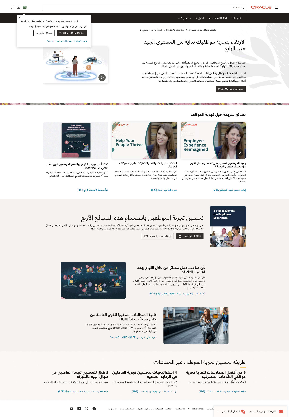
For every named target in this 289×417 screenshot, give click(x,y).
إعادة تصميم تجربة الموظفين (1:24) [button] (229, 189)
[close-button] (218, 411)
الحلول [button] (201, 18)
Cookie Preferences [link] (196, 408)
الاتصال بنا (112, 408)
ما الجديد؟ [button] (186, 18)
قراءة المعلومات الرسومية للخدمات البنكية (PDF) (222, 391)
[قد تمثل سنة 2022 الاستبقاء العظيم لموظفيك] (93, 280)
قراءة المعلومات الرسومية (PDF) (157, 236)
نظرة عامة (236, 18)
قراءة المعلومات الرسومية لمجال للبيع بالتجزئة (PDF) (83, 391)
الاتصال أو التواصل (231, 411)
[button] (276, 7)
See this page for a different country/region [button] (67, 41)
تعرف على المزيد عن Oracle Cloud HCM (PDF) (133, 337)
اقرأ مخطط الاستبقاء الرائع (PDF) (92, 189)
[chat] (281, 411)
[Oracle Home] (261, 7)
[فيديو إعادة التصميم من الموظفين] (213, 140)
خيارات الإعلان (180, 408)
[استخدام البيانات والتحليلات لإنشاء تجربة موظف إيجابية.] (144, 140)
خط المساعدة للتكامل (126, 408)
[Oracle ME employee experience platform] (75, 65)
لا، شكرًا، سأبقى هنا (44, 33)
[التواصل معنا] (12, 7)
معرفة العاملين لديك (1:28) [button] (164, 189)
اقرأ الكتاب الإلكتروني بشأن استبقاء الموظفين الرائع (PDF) (177, 293)
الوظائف (169, 408)
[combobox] (144, 7)
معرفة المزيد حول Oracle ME (230, 88)
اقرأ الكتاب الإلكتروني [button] (192, 236)
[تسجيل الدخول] (18, 7)
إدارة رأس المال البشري (152, 29)
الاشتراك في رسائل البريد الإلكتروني (150, 408)
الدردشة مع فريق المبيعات (262, 411)
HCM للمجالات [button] (219, 18)
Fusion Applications (175, 29)
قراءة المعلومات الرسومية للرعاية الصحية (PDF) (154, 391)
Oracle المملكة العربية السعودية (202, 29)
